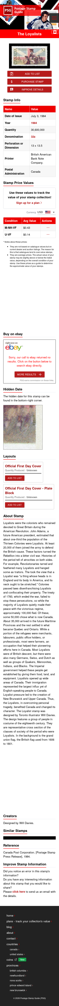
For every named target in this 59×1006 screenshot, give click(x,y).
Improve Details (32, 89)
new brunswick (17, 990)
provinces (13, 965)
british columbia (18, 970)
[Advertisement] (29, 298)
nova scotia (16, 980)
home (10, 915)
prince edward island (20, 985)
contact (11, 938)
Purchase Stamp (32, 81)
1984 (34, 123)
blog (9, 927)
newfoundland (17, 975)
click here (18, 892)
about (10, 932)
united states (16, 954)
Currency (31, 212)
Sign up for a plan (27, 203)
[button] (48, 228)
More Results (26, 374)
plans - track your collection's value (28, 921)
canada (14, 949)
